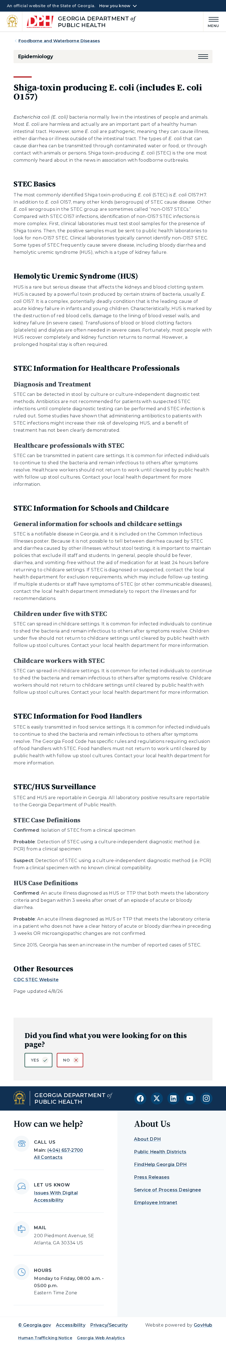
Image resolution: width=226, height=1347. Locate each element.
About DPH (147, 1139)
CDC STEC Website (36, 979)
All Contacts (48, 1157)
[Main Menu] (211, 21)
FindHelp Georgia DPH (160, 1164)
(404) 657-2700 (65, 1150)
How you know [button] (114, 6)
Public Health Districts (160, 1151)
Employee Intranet (155, 1202)
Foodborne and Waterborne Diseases (59, 40)
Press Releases (151, 1177)
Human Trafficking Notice (45, 1337)
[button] (203, 56)
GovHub (203, 1325)
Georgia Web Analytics (101, 1337)
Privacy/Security (109, 1325)
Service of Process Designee (167, 1190)
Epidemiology (35, 57)
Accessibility (70, 1325)
